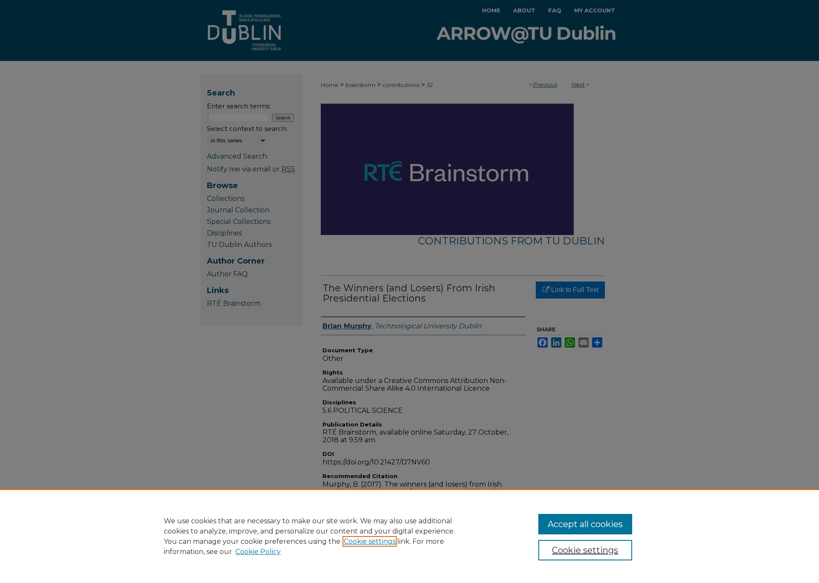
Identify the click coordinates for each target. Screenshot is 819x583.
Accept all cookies (585, 524)
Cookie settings (369, 541)
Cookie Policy (258, 552)
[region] (409, 536)
